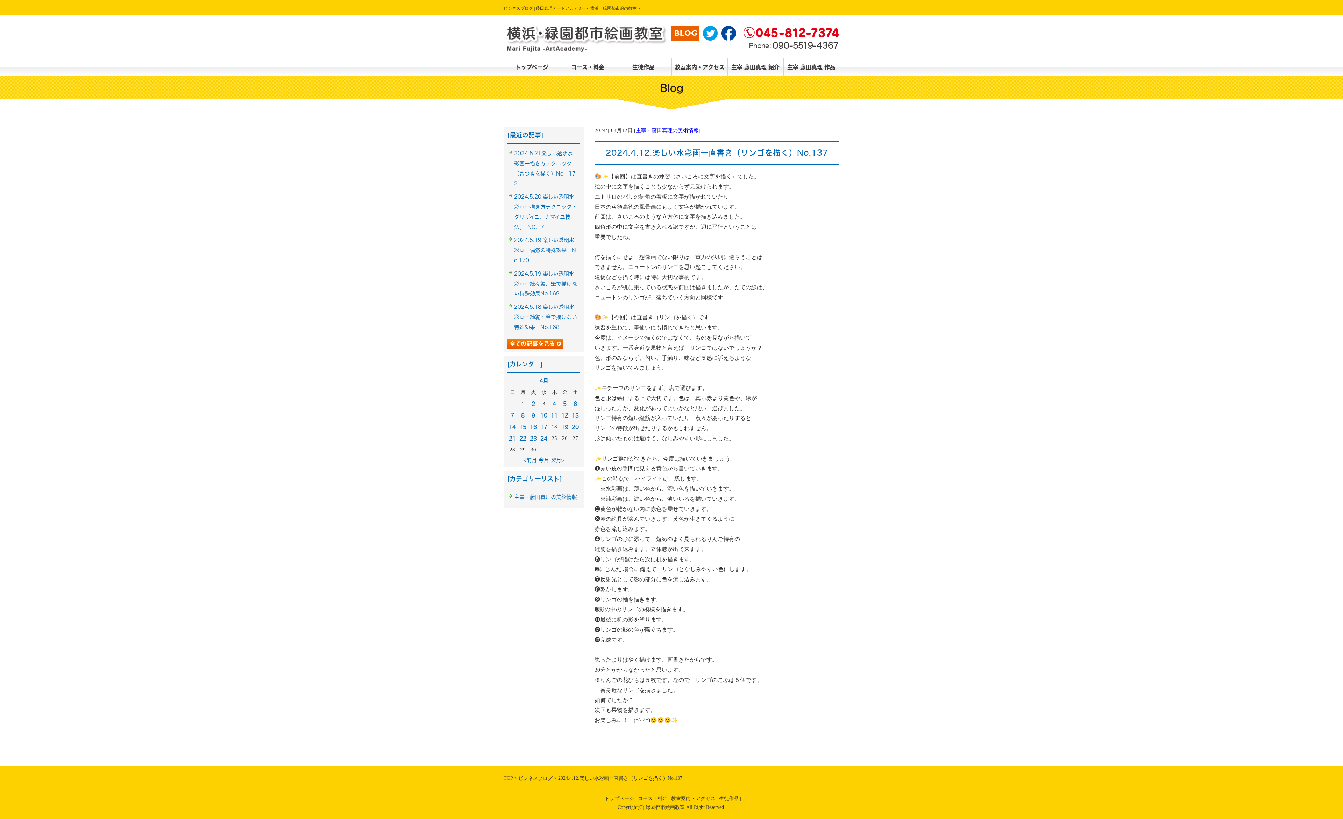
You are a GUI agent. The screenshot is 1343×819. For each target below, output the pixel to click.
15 (522, 426)
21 (512, 438)
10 (543, 415)
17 (543, 426)
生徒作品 (643, 67)
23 (533, 438)
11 (554, 415)
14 (512, 426)
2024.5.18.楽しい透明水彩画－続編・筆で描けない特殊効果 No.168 (545, 317)
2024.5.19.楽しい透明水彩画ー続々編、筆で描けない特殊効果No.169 (545, 284)
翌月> (557, 460)
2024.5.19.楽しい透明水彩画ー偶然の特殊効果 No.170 (545, 250)
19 (564, 426)
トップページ (531, 67)
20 (575, 426)
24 (543, 438)
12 (564, 415)
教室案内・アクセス (700, 67)
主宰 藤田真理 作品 (811, 67)
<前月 (530, 460)
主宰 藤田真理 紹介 (755, 67)
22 (522, 438)
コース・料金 (587, 67)
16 (533, 426)
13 (575, 415)
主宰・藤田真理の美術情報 (667, 130)
